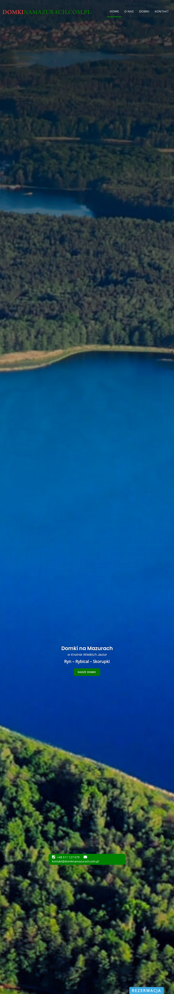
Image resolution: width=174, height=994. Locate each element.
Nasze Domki (87, 672)
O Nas (129, 11)
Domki (144, 11)
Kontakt (162, 11)
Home (114, 11)
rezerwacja (146, 990)
